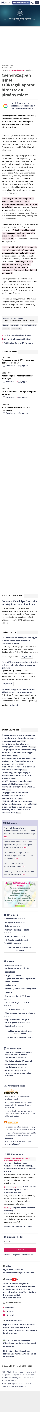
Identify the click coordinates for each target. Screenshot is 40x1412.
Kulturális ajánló (14, 1320)
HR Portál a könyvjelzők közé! (17, 339)
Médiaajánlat (28, 1377)
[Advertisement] (20, 506)
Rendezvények (14, 1048)
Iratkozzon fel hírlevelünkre (14, 1386)
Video (8, 1266)
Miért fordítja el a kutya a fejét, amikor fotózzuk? (18, 1142)
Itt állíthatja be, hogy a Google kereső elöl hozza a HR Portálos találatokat (22, 106)
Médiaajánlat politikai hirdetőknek (16, 1383)
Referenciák (31, 1372)
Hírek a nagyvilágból (12, 596)
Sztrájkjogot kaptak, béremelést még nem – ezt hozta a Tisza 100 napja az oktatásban (19, 752)
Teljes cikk (26, 656)
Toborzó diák (15, 936)
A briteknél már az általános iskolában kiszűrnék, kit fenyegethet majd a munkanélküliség (19, 761)
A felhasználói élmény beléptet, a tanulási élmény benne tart (20, 1190)
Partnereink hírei (16, 1086)
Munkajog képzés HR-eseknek (19, 1061)
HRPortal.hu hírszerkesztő (16, 70)
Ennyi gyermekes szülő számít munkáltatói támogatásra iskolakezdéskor (15, 795)
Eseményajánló (9, 351)
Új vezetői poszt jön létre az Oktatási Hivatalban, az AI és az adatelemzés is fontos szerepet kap (19, 738)
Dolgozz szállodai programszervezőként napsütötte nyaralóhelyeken (19, 978)
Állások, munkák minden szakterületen (20, 1032)
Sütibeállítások (8, 1380)
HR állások (12, 915)
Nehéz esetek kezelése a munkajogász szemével (16, 1065)
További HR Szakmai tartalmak (18, 1226)
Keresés (7, 1241)
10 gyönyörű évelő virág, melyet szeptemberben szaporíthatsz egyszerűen (19, 1105)
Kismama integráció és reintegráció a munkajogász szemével (18, 1073)
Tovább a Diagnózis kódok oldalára (18, 1254)
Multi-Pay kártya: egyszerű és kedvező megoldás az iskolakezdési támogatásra (19, 855)
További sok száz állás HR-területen (20, 949)
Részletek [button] (10, 365)
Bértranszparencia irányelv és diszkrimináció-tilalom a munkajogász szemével (19, 1054)
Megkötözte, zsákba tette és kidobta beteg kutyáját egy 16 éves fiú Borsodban (20, 1135)
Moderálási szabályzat (11, 1377)
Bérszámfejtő (15, 918)
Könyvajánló (12, 1279)
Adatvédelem (29, 1375)
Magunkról (6, 1375)
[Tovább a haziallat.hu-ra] (20, 1122)
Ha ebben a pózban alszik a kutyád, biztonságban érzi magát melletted (20, 1128)
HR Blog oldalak (15, 1154)
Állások (11, 961)
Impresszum (18, 1372)
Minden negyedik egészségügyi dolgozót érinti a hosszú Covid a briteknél (16, 775)
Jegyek (25, 365)
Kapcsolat (17, 1375)
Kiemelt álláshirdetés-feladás (20, 1037)
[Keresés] (32, 2)
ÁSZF (9, 1372)
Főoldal (6, 318)
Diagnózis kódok (15, 1237)
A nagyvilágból (17, 318)
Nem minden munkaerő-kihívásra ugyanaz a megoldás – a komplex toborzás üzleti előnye (18, 844)
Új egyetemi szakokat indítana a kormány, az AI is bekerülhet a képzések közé (16, 810)
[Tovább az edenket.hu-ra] (20, 1091)
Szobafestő (10, 972)
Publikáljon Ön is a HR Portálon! (18, 343)
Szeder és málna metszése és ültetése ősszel (17, 1097)
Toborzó (12, 926)
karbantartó (10, 985)
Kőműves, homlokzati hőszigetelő (20, 989)
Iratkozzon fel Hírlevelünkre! (17, 335)
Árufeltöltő (14, 1026)
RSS (3, 1372)
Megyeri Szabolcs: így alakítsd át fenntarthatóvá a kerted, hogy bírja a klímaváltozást (20, 1113)
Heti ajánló (11, 823)
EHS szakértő (15, 1009)
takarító (8, 992)
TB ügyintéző (15, 922)
